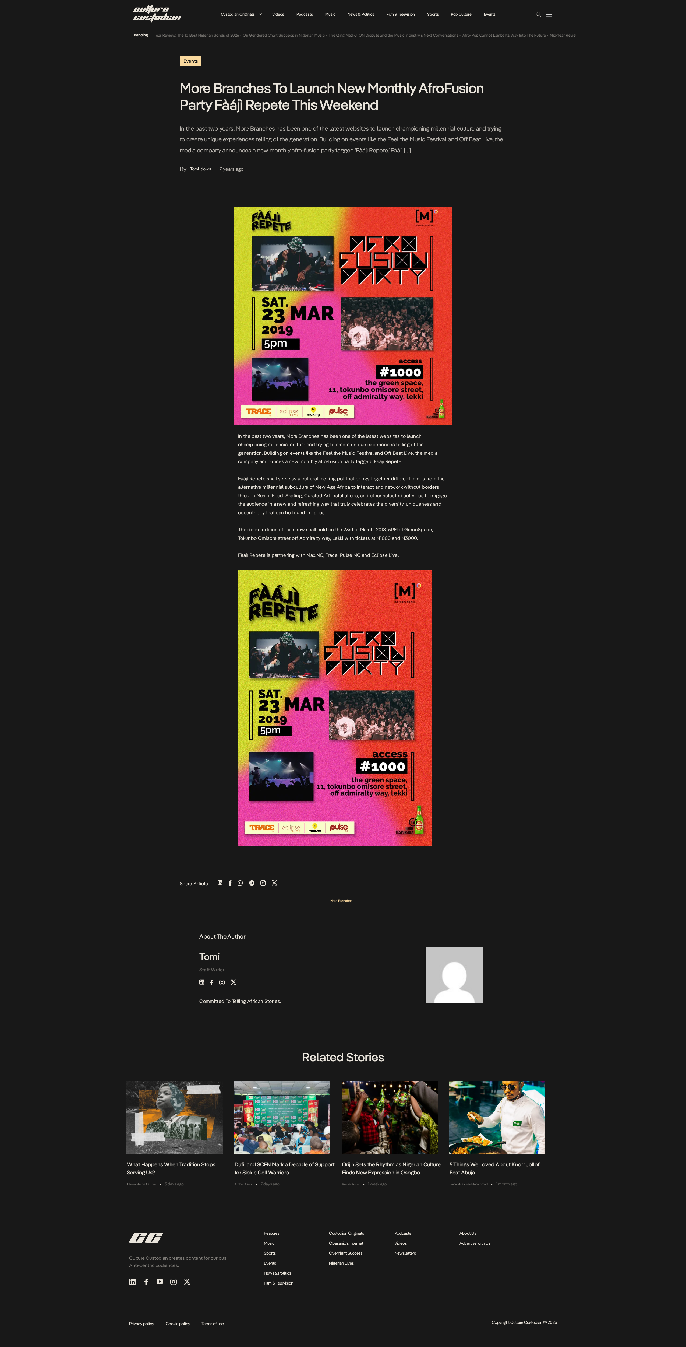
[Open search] (538, 14)
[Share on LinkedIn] (220, 883)
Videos (278, 14)
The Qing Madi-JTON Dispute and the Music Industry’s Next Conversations (361, 35)
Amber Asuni (243, 1184)
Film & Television (401, 14)
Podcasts (304, 14)
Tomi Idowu (200, 169)
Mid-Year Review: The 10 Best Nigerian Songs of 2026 (160, 35)
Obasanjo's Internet (346, 1243)
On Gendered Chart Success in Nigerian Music (251, 35)
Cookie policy (178, 1323)
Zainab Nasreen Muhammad (469, 1184)
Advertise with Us (474, 1243)
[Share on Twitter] (274, 883)
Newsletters (405, 1253)
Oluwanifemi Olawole (141, 1184)
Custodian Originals (238, 14)
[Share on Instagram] (263, 883)
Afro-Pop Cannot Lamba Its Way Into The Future (471, 35)
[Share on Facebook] (230, 883)
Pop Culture (461, 14)
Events (490, 14)
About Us (467, 1233)
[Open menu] (549, 14)
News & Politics (361, 14)
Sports (433, 14)
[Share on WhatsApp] (240, 883)
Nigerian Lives (341, 1263)
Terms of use (212, 1323)
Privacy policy (141, 1323)
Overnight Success (345, 1253)
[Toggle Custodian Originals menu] (260, 14)
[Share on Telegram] (251, 883)
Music (330, 14)
